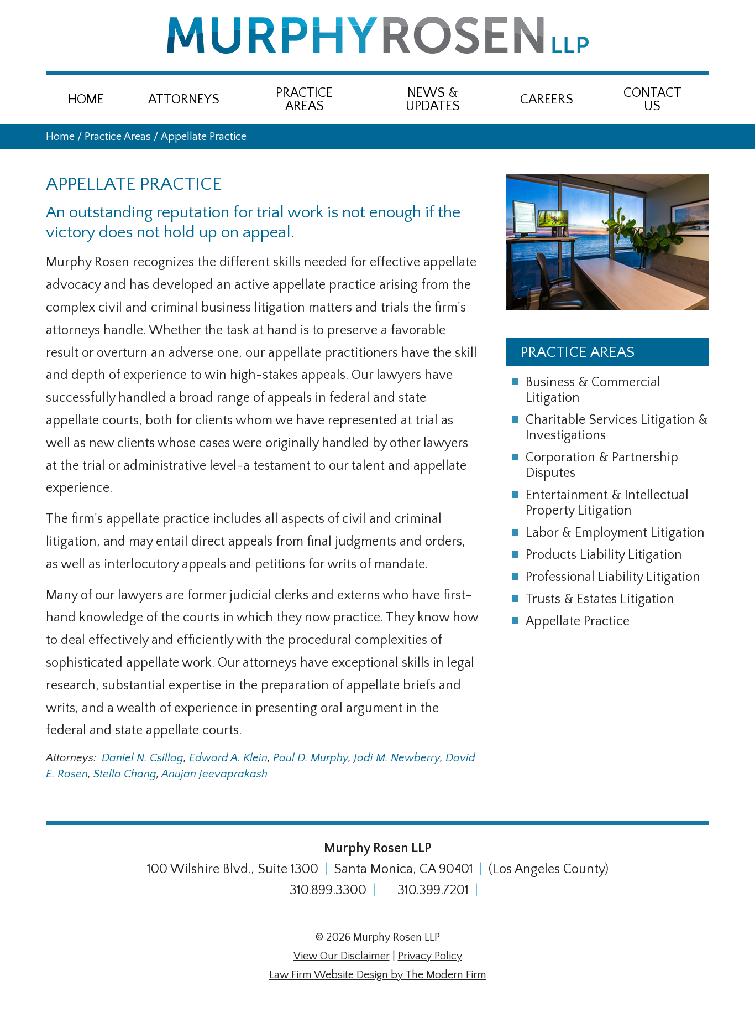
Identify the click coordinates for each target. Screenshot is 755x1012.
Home (86, 99)
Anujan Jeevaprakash (214, 774)
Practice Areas (304, 99)
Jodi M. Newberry (397, 758)
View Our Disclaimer (341, 956)
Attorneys (183, 99)
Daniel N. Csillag (142, 758)
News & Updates (433, 99)
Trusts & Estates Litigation (600, 599)
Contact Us (652, 99)
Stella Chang (124, 774)
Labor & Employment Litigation (615, 533)
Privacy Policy (430, 956)
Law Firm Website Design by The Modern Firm (377, 975)
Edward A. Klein (228, 758)
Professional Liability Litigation (613, 577)
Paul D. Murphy (310, 758)
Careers (546, 99)
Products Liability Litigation (604, 555)
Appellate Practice (578, 621)
